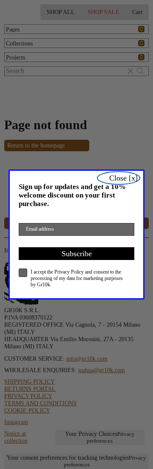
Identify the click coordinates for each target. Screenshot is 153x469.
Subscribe (77, 253)
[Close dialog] (118, 178)
